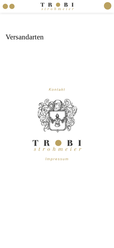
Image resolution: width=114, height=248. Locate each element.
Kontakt (57, 89)
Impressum (57, 159)
